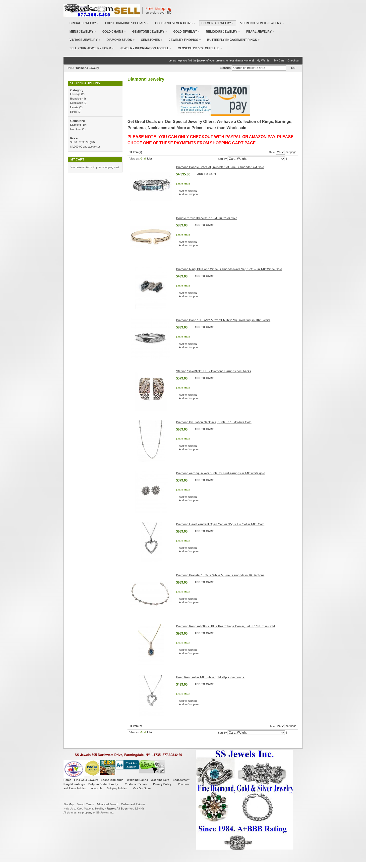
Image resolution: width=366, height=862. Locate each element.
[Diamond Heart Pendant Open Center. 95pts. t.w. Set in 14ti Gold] (151, 543)
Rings (73, 111)
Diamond (75, 124)
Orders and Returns (133, 804)
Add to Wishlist (188, 190)
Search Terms (85, 804)
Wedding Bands (137, 779)
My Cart (279, 60)
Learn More (183, 183)
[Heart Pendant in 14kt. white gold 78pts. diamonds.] (151, 696)
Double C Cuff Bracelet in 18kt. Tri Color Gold (206, 218)
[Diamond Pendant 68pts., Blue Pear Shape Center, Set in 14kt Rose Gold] (151, 645)
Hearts (74, 107)
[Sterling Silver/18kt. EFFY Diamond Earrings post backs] (151, 390)
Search (225, 68)
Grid (143, 158)
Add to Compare (189, 194)
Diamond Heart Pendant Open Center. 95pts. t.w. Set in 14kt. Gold (220, 524)
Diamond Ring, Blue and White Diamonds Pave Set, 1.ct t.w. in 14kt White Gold (229, 269)
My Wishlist (263, 60)
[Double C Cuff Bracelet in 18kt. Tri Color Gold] (151, 237)
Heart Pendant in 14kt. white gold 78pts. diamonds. (210, 677)
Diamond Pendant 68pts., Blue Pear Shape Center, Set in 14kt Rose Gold (225, 626)
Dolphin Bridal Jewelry (103, 784)
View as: (134, 158)
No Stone (75, 129)
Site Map (68, 804)
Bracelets (76, 98)
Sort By (222, 158)
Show (271, 152)
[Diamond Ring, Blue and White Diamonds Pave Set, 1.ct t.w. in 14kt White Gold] (151, 288)
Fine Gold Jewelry (86, 779)
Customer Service (136, 784)
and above (83, 146)
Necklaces (77, 102)
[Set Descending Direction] (286, 158)
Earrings (75, 94)
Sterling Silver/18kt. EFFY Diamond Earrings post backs (213, 371)
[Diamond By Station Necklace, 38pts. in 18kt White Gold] (151, 441)
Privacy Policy (162, 784)
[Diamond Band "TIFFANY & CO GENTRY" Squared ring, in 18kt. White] (151, 339)
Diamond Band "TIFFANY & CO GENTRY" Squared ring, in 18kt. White (223, 320)
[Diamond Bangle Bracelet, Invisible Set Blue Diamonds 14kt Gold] (151, 186)
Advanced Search (107, 804)
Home (70, 67)
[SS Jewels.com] (101, 10)
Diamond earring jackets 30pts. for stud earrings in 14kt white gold (220, 473)
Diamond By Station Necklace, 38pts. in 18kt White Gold (213, 422)
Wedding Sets (160, 779)
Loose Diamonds (112, 779)
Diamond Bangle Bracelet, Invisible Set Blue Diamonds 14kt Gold (220, 167)
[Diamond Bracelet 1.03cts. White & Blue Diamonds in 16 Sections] (151, 594)
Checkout (293, 60)
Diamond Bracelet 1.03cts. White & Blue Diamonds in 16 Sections (220, 575)
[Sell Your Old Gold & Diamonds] (107, 762)
